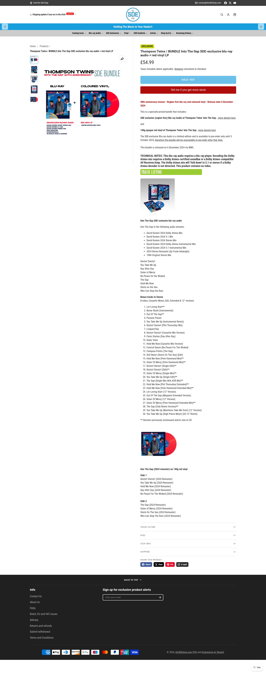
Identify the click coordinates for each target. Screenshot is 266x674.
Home (33, 46)
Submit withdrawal (40, 631)
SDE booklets (139, 33)
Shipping (178, 69)
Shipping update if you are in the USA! (52, 14)
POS (195, 652)
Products (44, 46)
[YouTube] (234, 3)
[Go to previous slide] (5, 27)
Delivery (34, 620)
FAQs (33, 608)
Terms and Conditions (42, 637)
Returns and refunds (41, 625)
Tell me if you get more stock (188, 89)
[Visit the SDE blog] (39, 3)
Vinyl (126, 33)
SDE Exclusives (112, 33)
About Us (35, 602)
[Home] (133, 15)
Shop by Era (166, 33)
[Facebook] (225, 3)
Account (228, 14)
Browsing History (183, 33)
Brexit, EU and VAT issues (43, 614)
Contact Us (36, 596)
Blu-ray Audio (95, 33)
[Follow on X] (230, 3)
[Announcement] (133, 26)
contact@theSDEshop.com (209, 3)
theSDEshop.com (183, 652)
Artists (153, 33)
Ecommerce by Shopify (213, 652)
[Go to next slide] (261, 27)
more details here (227, 117)
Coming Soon (78, 33)
